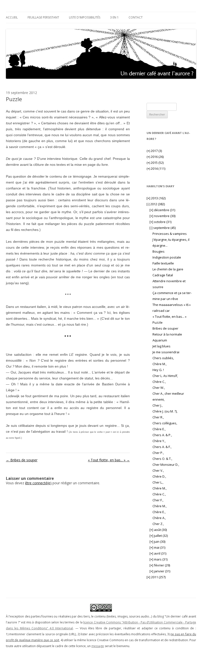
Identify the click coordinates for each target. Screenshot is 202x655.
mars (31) (159, 559)
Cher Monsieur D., (165, 464)
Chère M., (159, 364)
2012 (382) (156, 204)
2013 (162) (156, 198)
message (97, 646)
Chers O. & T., (162, 458)
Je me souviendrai (165, 352)
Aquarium (159, 340)
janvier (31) (160, 571)
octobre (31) (160, 222)
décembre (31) (162, 210)
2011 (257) (156, 577)
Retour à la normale (167, 334)
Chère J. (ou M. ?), (164, 411)
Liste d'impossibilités (84, 17)
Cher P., (158, 452)
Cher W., (158, 387)
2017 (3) (154, 151)
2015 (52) (155, 162)
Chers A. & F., (161, 447)
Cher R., (158, 417)
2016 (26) (155, 156)
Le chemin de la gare (167, 269)
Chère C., (159, 381)
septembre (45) (163, 227)
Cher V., (158, 470)
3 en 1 (114, 17)
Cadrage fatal (162, 275)
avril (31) (158, 553)
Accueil (12, 17)
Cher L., (157, 482)
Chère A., (159, 518)
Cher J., (157, 405)
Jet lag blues (161, 346)
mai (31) (157, 547)
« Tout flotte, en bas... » (109, 460)
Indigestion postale (166, 257)
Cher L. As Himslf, (165, 376)
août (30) (158, 529)
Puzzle (157, 322)
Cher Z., (158, 524)
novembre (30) (162, 216)
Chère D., (159, 476)
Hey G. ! (158, 370)
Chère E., (159, 429)
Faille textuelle (163, 263)
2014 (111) (156, 168)
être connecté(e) (38, 483)
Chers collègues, (164, 423)
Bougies (158, 251)
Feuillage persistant (43, 17)
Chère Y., (159, 441)
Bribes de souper (21, 460)
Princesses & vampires (169, 233)
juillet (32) (159, 535)
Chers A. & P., (162, 435)
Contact (136, 17)
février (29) (160, 565)
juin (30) (157, 541)
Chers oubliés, (163, 358)
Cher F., (157, 500)
